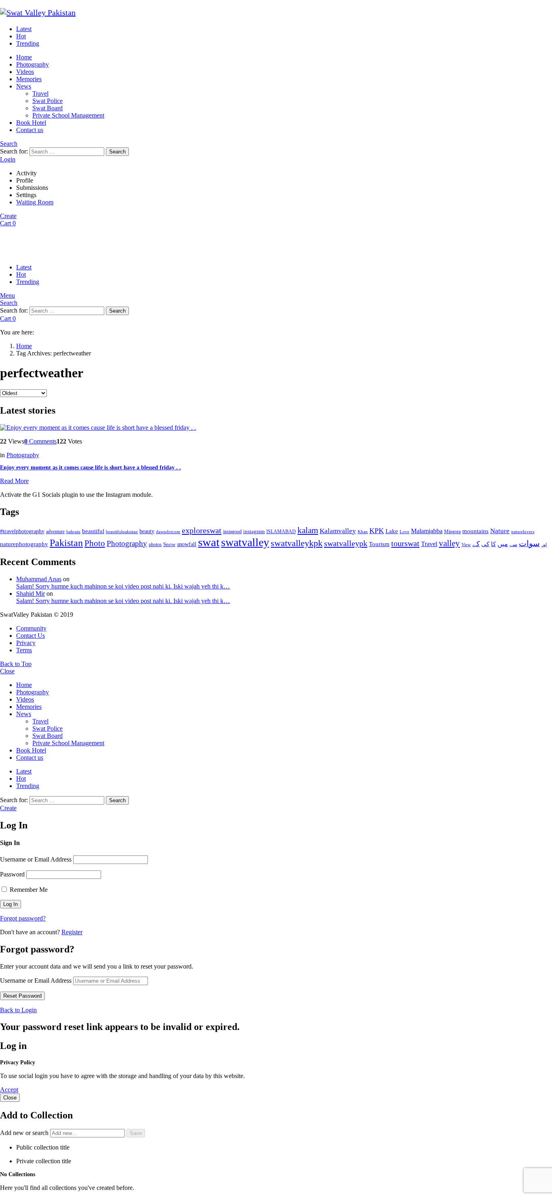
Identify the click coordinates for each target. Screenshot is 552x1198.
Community (31, 628)
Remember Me (28, 889)
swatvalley (245, 542)
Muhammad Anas (38, 579)
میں (502, 543)
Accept (9, 1089)
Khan (363, 531)
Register (71, 932)
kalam (307, 530)
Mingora (452, 531)
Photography (32, 64)
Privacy (26, 642)
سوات (529, 543)
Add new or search (25, 1132)
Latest (24, 28)
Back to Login (18, 1010)
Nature (500, 531)
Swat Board (47, 108)
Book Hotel (31, 122)
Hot (21, 36)
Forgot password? (23, 918)
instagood (232, 531)
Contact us (29, 129)
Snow (169, 544)
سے (513, 544)
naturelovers (522, 531)
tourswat (405, 543)
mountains (475, 531)
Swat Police (47, 100)
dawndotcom (168, 531)
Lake (392, 531)
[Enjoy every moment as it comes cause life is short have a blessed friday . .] (276, 427)
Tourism (379, 544)
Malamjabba (426, 531)
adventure (55, 531)
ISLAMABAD (281, 531)
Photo (94, 543)
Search (117, 152)
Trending (27, 43)
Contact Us (30, 635)
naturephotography (24, 544)
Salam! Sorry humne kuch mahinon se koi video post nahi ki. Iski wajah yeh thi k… (123, 586)
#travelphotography (22, 531)
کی (485, 544)
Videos (25, 71)
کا (493, 544)
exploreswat (201, 530)
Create (8, 215)
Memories (29, 79)
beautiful (93, 531)
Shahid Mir (30, 593)
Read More (14, 480)
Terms (24, 650)
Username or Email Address (36, 859)
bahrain (73, 531)
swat (208, 542)
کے (476, 544)
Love (404, 531)
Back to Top (16, 663)
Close (7, 671)
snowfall (186, 544)
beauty (146, 531)
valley (449, 543)
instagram (254, 531)
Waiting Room (34, 202)
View (466, 544)
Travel (40, 93)
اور (544, 544)
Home (24, 57)
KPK (376, 531)
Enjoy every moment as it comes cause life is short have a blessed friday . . (90, 467)
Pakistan (66, 543)
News (23, 86)
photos (155, 544)
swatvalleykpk (296, 543)
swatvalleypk (345, 543)
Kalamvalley (338, 531)
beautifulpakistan (122, 532)
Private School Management (68, 115)
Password (12, 874)
